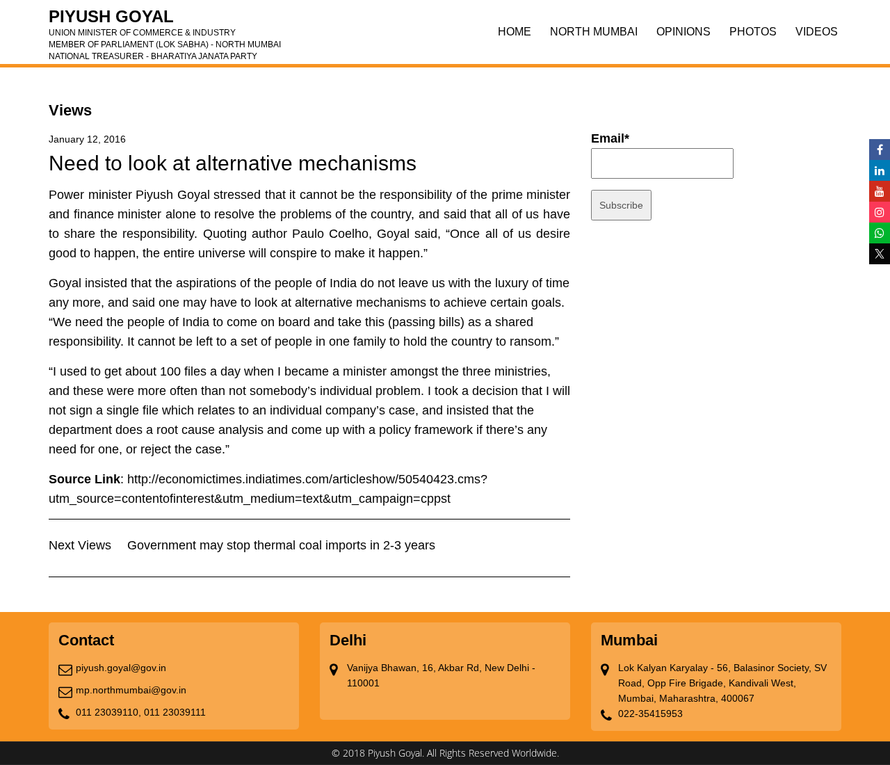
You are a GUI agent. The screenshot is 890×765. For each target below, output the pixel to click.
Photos (753, 32)
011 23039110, (108, 712)
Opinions (683, 32)
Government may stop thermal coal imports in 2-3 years (281, 545)
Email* (610, 138)
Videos (816, 32)
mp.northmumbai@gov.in (131, 689)
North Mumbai (594, 32)
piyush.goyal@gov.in (121, 667)
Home (514, 32)
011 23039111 (175, 712)
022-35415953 (650, 713)
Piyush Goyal (165, 21)
